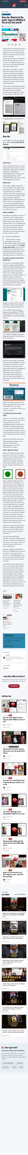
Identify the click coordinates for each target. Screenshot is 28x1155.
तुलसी (20, 141)
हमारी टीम (14, 1067)
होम (2, 12)
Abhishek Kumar (9, 725)
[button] (10, 352)
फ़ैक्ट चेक (6, 12)
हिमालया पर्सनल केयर (18, 334)
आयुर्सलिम (20, 369)
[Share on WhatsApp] (15, 44)
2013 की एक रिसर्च (13, 265)
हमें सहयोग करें (23, 1)
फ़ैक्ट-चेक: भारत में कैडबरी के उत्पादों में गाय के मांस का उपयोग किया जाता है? (7, 624)
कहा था (19, 483)
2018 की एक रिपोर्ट (7, 176)
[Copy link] (19, 44)
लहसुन (4, 143)
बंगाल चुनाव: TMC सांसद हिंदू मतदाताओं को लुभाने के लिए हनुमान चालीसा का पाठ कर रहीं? (13, 783)
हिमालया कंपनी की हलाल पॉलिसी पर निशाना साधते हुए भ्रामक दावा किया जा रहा (7, 603)
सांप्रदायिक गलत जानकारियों (9, 251)
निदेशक (21, 1067)
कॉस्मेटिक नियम (17, 555)
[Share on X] (12, 44)
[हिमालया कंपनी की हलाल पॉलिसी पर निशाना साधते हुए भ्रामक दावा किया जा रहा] (7, 596)
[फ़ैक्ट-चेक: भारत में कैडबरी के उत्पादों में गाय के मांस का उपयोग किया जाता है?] (7, 617)
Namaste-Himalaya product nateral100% (13, 311)
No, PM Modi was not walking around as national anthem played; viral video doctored (13, 1008)
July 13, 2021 (17, 241)
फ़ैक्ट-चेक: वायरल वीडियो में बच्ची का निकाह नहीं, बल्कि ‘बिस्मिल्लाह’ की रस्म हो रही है (14, 720)
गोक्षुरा (4, 370)
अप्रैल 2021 (13, 532)
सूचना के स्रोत (6, 1067)
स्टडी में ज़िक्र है (6, 206)
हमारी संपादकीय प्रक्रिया (8, 1063)
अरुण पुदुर (9, 89)
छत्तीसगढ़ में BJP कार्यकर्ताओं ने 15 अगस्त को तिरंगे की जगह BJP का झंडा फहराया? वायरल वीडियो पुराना (14, 915)
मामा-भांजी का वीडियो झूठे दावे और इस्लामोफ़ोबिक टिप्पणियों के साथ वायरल (13, 813)
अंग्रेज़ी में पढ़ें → (6, 668)
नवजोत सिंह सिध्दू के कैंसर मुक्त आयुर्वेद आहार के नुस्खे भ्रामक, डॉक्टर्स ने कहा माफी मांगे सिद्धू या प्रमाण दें (17, 604)
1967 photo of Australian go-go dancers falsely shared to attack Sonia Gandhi (13, 937)
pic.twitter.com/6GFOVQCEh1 (12, 236)
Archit (5, 26)
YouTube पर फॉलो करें (20, 894)
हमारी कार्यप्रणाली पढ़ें (9, 646)
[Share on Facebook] (8, 44)
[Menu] (25, 5)
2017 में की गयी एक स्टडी (14, 405)
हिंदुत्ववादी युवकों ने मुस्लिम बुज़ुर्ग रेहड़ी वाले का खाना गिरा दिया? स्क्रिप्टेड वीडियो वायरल (13, 843)
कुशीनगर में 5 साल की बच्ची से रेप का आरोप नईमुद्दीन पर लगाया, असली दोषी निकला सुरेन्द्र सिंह (13, 875)
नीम (18, 141)
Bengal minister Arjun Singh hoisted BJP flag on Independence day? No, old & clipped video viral (13, 962)
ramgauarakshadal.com (8, 445)
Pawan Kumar (8, 756)
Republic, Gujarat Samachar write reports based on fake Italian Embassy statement (13, 1031)
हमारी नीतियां (19, 1063)
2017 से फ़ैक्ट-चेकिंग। (5, 1)
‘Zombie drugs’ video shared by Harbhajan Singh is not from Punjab (14, 984)
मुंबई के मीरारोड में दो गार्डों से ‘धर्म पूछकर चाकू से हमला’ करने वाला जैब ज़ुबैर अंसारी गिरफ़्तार (14, 751)
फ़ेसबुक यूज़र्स (8, 119)
